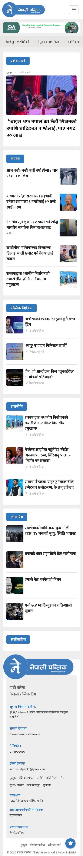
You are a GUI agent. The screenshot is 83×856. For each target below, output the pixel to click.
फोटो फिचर (51, 778)
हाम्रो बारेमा (17, 688)
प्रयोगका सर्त (54, 845)
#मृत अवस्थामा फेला (42, 41)
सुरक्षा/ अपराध (17, 785)
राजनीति (39, 778)
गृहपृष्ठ (9, 72)
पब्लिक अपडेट (26, 778)
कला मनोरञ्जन (33, 785)
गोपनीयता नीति (37, 845)
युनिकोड (47, 785)
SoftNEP (71, 852)
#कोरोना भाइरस (69, 41)
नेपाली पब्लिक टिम (23, 694)
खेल (62, 778)
